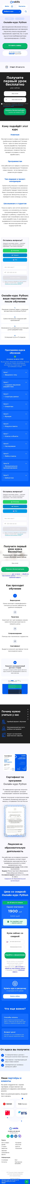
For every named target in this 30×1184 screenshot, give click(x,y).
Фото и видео (5, 1142)
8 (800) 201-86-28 (14, 1131)
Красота (17, 1146)
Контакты (22, 6)
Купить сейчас (15, 996)
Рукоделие (18, 1142)
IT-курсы (4, 1146)
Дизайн (3, 1144)
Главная (9, 18)
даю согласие (16, 574)
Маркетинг (4, 1148)
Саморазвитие (5, 1152)
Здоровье (4, 1150)
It (19, 18)
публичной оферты (15, 577)
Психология (18, 1148)
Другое (4, 1154)
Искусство (18, 1144)
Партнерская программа (18, 1163)
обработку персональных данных (15, 968)
